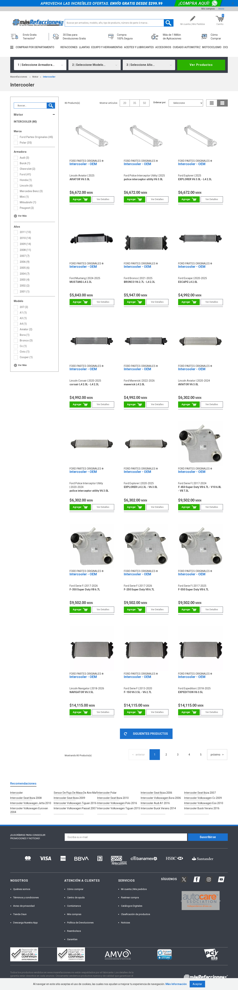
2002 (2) (25, 285)
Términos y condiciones (26, 897)
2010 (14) (25, 238)
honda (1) (26, 180)
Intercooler (49, 76)
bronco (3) (26, 340)
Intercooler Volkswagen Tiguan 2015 (118, 808)
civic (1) (25, 351)
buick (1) (25, 163)
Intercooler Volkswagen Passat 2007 (75, 808)
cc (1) (23, 346)
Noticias (125, 922)
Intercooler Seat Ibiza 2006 (156, 792)
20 (124, 103)
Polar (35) (26, 142)
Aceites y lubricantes (139, 47)
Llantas (84, 47)
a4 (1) (23, 323)
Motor (35, 76)
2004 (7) (25, 273)
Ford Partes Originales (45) (36, 137)
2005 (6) (25, 267)
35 (134, 103)
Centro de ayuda (76, 897)
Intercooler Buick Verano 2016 (201, 808)
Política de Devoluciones (80, 922)
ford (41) (25, 174)
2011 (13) (25, 232)
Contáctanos (74, 905)
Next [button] (219, 900)
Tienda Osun (20, 914)
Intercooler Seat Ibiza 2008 (26, 797)
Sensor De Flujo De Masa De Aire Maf (75, 792)
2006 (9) (25, 261)
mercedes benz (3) (31, 191)
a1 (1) (23, 312)
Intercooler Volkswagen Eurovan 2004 (29, 810)
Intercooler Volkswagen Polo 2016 (117, 803)
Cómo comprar (75, 889)
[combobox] (40, 65)
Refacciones (69, 47)
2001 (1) (25, 291)
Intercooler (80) (25, 121)
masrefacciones (18, 76)
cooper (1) (26, 357)
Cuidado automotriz (187, 47)
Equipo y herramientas (107, 47)
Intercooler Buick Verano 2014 (158, 808)
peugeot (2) (27, 207)
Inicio (221, 8)
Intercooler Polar (107, 792)
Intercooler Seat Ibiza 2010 (113, 797)
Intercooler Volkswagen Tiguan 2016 (75, 803)
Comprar (80, 199)
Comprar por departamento (35, 47)
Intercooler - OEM (83, 164)
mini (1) (24, 196)
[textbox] (119, 23)
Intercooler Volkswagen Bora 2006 (161, 797)
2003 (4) (25, 279)
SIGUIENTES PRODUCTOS (150, 733)
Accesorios (163, 47)
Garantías (72, 939)
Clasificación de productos (135, 914)
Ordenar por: (159, 102)
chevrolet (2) (27, 168)
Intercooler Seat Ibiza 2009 (69, 797)
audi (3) (24, 157)
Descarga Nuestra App (25, 922)
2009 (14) (25, 243)
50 (144, 103)
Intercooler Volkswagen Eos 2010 (203, 803)
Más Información (176, 984)
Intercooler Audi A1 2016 (155, 803)
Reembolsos (74, 931)
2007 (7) (25, 255)
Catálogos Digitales (131, 905)
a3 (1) (23, 318)
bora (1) (25, 334)
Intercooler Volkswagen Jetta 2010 (30, 803)
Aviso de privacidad (24, 905)
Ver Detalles (103, 199)
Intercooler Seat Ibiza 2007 (200, 792)
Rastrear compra (130, 897)
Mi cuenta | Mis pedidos (134, 889)
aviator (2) (26, 329)
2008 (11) (25, 249)
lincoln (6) (26, 185)
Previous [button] (180, 900)
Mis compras (208, 8)
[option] (200, 900)
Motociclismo (211, 47)
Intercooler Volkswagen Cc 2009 (203, 797)
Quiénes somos (21, 889)
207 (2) (24, 307)
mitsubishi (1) (28, 202)
